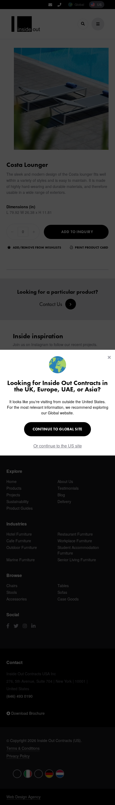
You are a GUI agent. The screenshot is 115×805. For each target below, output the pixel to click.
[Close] (109, 357)
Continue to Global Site (57, 429)
